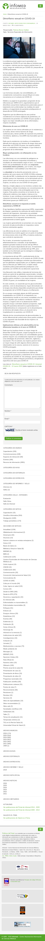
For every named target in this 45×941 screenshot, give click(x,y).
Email (7, 419)
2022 (5, 741)
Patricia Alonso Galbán (21, 30)
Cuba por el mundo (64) (11, 583)
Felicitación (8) (8, 624)
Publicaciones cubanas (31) (12, 684)
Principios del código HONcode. (32, 880)
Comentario (9, 385)
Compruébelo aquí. (15, 881)
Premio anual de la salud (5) (13, 668)
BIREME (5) (7, 551)
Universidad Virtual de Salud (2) (14, 725)
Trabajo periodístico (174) (12, 521)
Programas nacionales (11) (12, 679)
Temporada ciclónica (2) (11, 720)
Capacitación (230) (9, 451)
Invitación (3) (7, 641)
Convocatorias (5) (9, 578)
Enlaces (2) (7, 611)
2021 (5, 743)
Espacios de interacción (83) (13, 457)
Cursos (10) (7, 589)
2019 (5, 770)
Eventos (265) (8, 459)
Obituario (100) (8, 665)
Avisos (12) (7, 543)
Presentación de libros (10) (12, 673)
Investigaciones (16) (10, 638)
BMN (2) (6, 554)
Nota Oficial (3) (8, 660)
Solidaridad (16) (8, 711)
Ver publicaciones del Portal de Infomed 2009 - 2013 (21, 810)
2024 (5, 737)
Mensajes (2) (7, 651)
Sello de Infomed (9, 504)
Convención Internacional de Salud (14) (17, 575)
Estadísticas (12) (9, 616)
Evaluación (7, 498)
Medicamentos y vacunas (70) (13, 646)
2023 (5, 739)
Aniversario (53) (8, 535)
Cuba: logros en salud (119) (12, 586)
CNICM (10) (7, 567)
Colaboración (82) (9, 570)
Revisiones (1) (8, 692)
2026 (5, 733)
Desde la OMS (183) (10, 591)
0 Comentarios (18, 25)
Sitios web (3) (8, 706)
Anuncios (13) (8, 538)
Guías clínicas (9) (9, 627)
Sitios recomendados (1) (11, 703)
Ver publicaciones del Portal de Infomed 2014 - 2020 (21, 807)
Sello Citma (7, 501)
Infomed (15, 936)
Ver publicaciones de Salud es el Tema (16, 818)
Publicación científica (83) (12, 681)
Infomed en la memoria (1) (12, 632)
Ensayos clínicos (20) (10, 613)
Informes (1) (7, 487)
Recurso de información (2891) (14, 462)
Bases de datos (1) (9, 546)
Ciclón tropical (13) (9, 564)
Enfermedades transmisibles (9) (14, 605)
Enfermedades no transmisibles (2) (15, 602)
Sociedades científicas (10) (12, 709)
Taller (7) (6, 714)
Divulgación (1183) (9, 518)
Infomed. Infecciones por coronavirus (21, 23)
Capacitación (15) (9, 512)
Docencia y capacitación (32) (13, 597)
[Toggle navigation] (40, 6)
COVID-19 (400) (9, 581)
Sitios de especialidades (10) (13, 701)
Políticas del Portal (8, 833)
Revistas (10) (7, 695)
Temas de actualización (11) (13, 717)
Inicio (4, 14)
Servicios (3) (7, 698)
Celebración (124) (9, 557)
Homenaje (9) (8, 630)
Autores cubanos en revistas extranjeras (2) (18, 540)
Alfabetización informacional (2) (14, 532)
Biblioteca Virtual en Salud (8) (13, 548)
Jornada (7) (7, 643)
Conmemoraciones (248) (12, 454)
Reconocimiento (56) (10, 690)
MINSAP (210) (8, 654)
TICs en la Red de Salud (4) (13, 722)
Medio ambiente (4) (10, 649)
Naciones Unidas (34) (10, 657)
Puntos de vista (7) (9, 687)
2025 (5, 735)
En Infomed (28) (9, 600)
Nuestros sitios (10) (10, 662)
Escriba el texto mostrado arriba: (27, 430)
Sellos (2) (6, 490)
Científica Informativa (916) (12, 515)
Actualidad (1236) (9, 529)
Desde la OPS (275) (10, 594)
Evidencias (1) (8, 621)
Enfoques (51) (8, 608)
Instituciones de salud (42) (12, 635)
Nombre (8, 411)
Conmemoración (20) (10, 572)
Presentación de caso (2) (12, 671)
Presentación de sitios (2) (12, 676)
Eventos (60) (7, 619)
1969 (5, 746)
